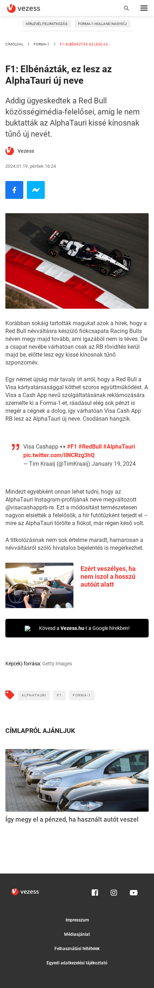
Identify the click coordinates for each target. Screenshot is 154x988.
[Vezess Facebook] (95, 891)
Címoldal (14, 44)
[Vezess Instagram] (114, 891)
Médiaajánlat (77, 934)
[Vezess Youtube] (133, 891)
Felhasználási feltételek (77, 948)
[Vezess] (30, 8)
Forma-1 (41, 44)
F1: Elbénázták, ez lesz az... (85, 44)
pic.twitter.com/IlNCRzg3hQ (59, 455)
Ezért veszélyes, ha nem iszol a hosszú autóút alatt (108, 576)
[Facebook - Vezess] (14, 190)
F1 (59, 695)
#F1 (72, 446)
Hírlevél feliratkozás (46, 24)
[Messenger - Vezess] (36, 190)
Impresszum (77, 920)
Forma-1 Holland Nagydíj (102, 24)
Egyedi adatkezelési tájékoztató (77, 962)
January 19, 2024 (114, 463)
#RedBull (90, 446)
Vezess (26, 151)
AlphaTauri (33, 695)
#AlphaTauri (119, 446)
